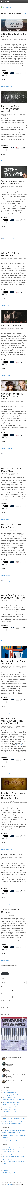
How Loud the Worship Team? (9, 1095)
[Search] (25, 983)
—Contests (3, 41)
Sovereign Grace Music (8, 1174)
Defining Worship (6, 1090)
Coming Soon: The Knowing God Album (15, 1080)
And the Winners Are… (12, 325)
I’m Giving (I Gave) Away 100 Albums (13, 662)
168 (11, 849)
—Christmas (9, 858)
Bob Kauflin (5, 39)
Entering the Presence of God (9, 1092)
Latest (3, 1055)
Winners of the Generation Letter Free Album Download (12, 721)
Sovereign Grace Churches (9, 1172)
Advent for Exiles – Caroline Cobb (10, 1134)
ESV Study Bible (6, 1153)
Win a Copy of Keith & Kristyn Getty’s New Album (12, 396)
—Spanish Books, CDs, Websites (19, 667)
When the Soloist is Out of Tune (10, 1111)
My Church (5, 1170)
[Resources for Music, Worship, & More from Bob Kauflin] (6, 7)
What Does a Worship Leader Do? (10, 1109)
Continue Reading (5, 86)
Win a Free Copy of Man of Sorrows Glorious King (13, 596)
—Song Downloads (14, 802)
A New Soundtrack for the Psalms (13, 35)
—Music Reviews (10, 41)
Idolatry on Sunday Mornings (9, 1097)
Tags (14, 1055)
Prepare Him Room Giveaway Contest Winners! (10, 109)
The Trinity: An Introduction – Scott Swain (12, 1140)
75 (11, 86)
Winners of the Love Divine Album (11, 469)
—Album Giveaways (21, 39)
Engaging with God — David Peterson (11, 1151)
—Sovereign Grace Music (6, 260)
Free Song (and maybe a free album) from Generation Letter (13, 795)
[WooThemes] (21, 1184)
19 (11, 713)
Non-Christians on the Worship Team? (11, 1102)
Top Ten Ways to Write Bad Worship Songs (12, 1107)
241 (11, 448)
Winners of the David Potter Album (11, 525)
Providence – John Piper (8, 1139)
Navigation (7, 1)
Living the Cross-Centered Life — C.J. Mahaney (13, 1156)
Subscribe (5, 974)
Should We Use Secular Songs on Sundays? (13, 1106)
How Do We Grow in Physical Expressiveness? (13, 1094)
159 (11, 641)
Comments (9, 1055)
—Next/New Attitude (10, 727)
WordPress (9, 1184)
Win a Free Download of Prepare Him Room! (13, 182)
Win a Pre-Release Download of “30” (10, 254)
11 (11, 519)
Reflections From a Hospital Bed (13, 1057)
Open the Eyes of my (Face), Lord (10, 1104)
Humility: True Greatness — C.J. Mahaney (12, 1154)
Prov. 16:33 (19, 745)
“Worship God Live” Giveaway (10, 910)
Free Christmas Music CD (13, 854)
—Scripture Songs (19, 41)
